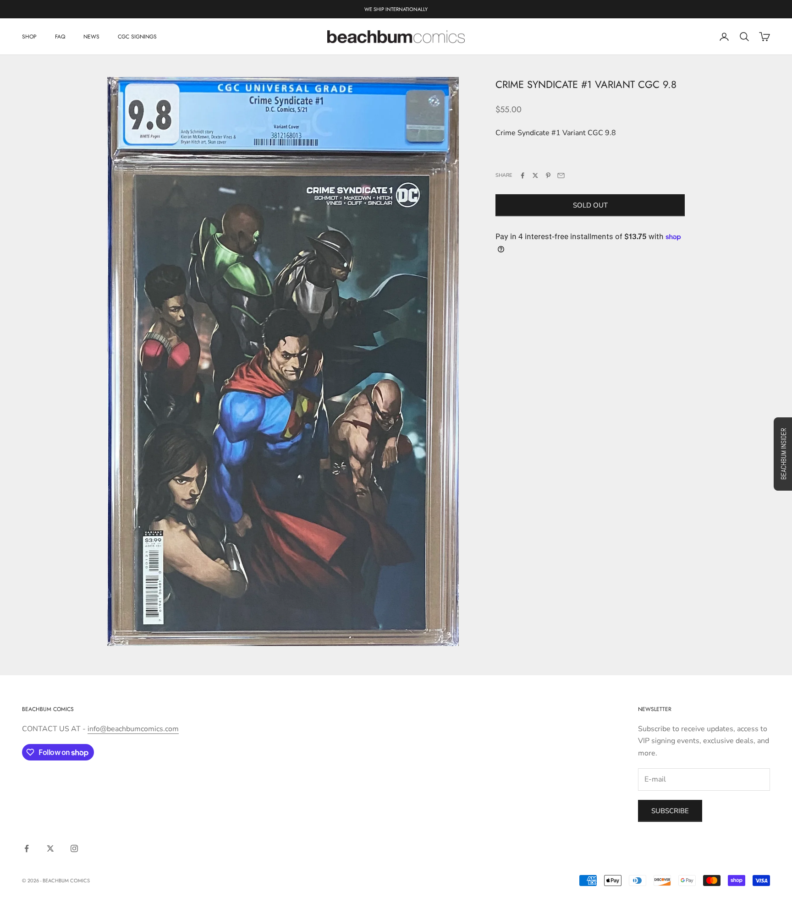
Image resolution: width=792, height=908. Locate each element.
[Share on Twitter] (535, 175)
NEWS (91, 37)
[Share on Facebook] (522, 175)
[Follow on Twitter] (50, 848)
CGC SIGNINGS (137, 37)
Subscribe (670, 810)
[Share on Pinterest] (548, 175)
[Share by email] (561, 175)
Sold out (590, 205)
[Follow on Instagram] (74, 848)
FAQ (60, 37)
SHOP (29, 37)
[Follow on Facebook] (26, 848)
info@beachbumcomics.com (133, 729)
